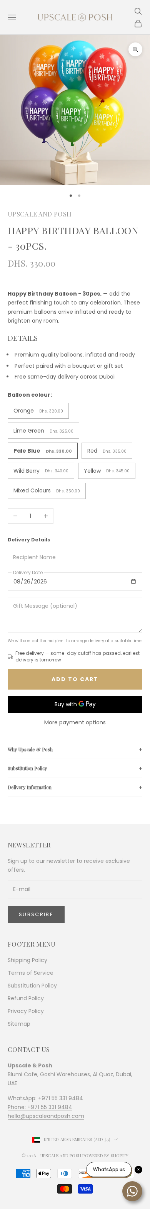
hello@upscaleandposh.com (46, 1116)
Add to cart (75, 679)
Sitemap (19, 1024)
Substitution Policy (27, 768)
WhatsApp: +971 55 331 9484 (45, 1098)
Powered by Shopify (105, 1155)
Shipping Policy (27, 960)
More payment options (75, 722)
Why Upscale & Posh (30, 749)
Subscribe (36, 914)
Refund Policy (26, 998)
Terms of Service (30, 973)
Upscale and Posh (40, 214)
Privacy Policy (26, 1011)
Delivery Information (30, 787)
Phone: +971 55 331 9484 (40, 1107)
